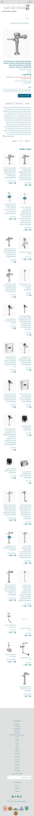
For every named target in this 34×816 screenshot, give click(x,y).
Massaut (17, 785)
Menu (30, 2)
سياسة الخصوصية (17, 728)
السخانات (17, 749)
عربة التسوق (6, 2)
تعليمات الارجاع (9, 104)
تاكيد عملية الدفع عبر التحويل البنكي (17, 735)
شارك (16, 141)
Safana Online (10, 801)
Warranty (17, 737)
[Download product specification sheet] (4, 136)
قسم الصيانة (17, 791)
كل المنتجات (17, 752)
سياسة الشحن (17, 733)
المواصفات (27, 103)
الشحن (23, 81)
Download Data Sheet (9, 136)
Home (27, 18)
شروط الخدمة (17, 726)
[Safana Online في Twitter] (20, 797)
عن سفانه (17, 760)
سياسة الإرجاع (17, 724)
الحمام (17, 745)
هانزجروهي (17, 768)
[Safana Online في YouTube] (13, 797)
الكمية (29, 87)
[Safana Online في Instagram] (15, 797)
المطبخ (17, 747)
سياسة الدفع (17, 730)
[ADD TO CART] (24, 95)
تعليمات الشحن (19, 104)
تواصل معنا (17, 762)
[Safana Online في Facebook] (18, 797)
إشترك (5, 777)
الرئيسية (17, 743)
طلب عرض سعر (17, 754)
